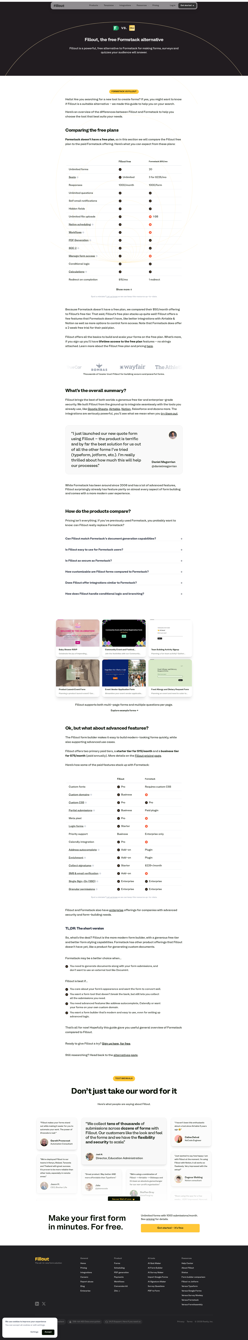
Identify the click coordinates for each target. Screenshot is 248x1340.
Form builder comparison (193, 1277)
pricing (150, 1219)
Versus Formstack (190, 1300)
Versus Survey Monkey (192, 1295)
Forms (117, 1263)
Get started (186, 5)
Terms (189, 1322)
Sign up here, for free (116, 1044)
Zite (116, 1291)
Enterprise (85, 1291)
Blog (82, 1286)
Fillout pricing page (148, 756)
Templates (109, 5)
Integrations (125, 5)
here (150, 346)
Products (93, 5)
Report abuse (86, 1282)
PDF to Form (154, 1291)
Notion (126, 409)
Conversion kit (121, 1286)
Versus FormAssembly (192, 1305)
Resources (142, 5)
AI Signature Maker (157, 1282)
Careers (84, 1277)
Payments (119, 1277)
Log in (172, 5)
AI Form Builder (155, 1268)
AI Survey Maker (155, 1273)
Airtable (114, 409)
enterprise (116, 910)
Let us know (112, 297)
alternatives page (126, 1055)
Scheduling (119, 1268)
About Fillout (188, 1268)
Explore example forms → (124, 711)
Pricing (155, 5)
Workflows (119, 1282)
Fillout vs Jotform (190, 1282)
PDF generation (121, 1273)
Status (185, 1273)
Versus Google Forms (192, 1291)
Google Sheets (98, 409)
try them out (169, 413)
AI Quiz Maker (154, 1263)
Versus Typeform (190, 1286)
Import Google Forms (158, 1277)
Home (83, 1263)
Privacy (180, 1322)
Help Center (187, 1263)
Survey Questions (156, 1286)
